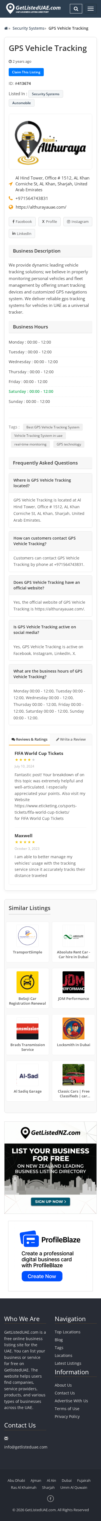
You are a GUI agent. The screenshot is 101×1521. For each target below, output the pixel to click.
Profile (51, 221)
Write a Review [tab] (72, 739)
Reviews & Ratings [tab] (31, 739)
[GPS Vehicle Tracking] (50, 141)
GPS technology (69, 444)
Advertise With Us (71, 1400)
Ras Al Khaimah (23, 1487)
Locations (63, 1355)
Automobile (21, 103)
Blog (59, 1339)
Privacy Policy (67, 1416)
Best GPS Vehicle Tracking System (52, 427)
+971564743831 (31, 198)
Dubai (67, 1480)
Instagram (80, 221)
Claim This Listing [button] (26, 72)
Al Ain (51, 1480)
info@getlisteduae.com (25, 1447)
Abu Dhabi (16, 1480)
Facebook (24, 221)
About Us (63, 1385)
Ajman (36, 1480)
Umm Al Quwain (73, 1487)
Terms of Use (67, 1408)
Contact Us (65, 1393)
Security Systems (28, 28)
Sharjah (48, 1487)
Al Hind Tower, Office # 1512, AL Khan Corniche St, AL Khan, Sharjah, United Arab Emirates (52, 183)
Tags (59, 1347)
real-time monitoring (30, 444)
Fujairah (84, 1480)
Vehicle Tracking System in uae (38, 435)
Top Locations (68, 1332)
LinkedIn (24, 233)
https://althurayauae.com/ (41, 207)
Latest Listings (68, 1363)
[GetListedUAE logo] (32, 8)
